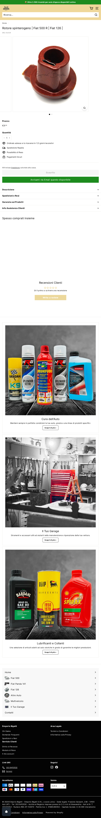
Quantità (6, 132)
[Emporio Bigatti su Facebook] (56, 767)
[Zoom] (84, 108)
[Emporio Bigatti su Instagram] (51, 767)
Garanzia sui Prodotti (12, 202)
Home (4, 23)
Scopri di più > (50, 428)
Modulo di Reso (9, 750)
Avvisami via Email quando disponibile (50, 179)
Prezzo (5, 121)
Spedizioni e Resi (10, 195)
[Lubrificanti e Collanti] (50, 595)
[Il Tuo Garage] (50, 482)
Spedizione (15, 168)
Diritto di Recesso (9, 747)
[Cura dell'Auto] (50, 370)
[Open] (6, 811)
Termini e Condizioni (59, 731)
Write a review (50, 297)
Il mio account (8, 754)
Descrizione (8, 189)
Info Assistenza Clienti (13, 208)
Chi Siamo (6, 731)
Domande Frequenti (10, 735)
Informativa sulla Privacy (60, 735)
